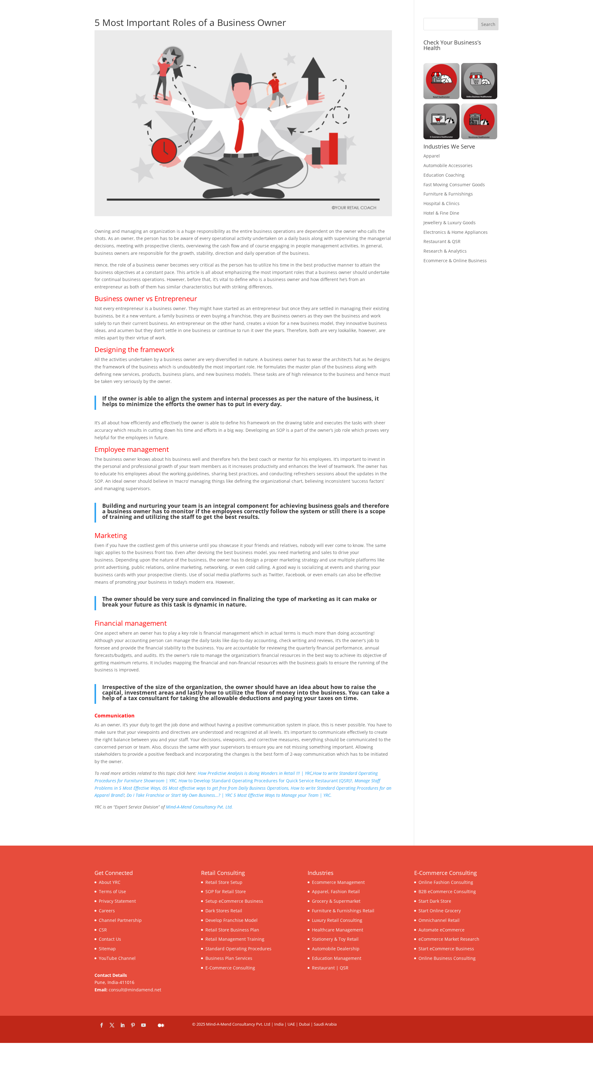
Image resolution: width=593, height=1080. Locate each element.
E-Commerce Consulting (230, 967)
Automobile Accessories (448, 165)
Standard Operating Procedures (238, 949)
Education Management (336, 958)
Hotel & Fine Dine (441, 213)
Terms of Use (112, 891)
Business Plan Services (228, 958)
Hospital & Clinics (441, 203)
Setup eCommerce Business (234, 901)
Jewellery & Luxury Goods (449, 222)
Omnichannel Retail (439, 920)
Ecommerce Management (338, 882)
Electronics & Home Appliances (455, 232)
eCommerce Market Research (448, 939)
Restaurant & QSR (442, 241)
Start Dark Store (434, 901)
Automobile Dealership (336, 949)
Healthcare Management (337, 929)
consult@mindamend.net (135, 990)
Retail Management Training (234, 939)
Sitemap (107, 949)
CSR (103, 929)
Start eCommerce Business (446, 949)
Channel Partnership (120, 920)
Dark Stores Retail (223, 911)
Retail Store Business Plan (232, 929)
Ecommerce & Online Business (455, 260)
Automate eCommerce (441, 929)
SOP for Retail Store (225, 891)
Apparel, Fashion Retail (336, 891)
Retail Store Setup (223, 882)
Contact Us (110, 939)
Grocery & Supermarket (336, 901)
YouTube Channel (117, 958)
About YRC (109, 882)
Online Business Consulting (447, 958)
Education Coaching (444, 175)
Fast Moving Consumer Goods (454, 184)
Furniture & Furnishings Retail (343, 911)
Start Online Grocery (439, 911)
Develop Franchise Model (231, 920)
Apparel (431, 156)
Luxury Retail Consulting (337, 920)
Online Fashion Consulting (445, 882)
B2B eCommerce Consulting (447, 891)
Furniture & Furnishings (448, 194)
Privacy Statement (117, 901)
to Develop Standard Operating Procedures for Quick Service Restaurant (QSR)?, (267, 781)
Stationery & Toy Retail (335, 939)
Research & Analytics (445, 251)
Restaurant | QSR (330, 967)
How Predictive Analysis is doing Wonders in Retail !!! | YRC (255, 773)
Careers (107, 911)
